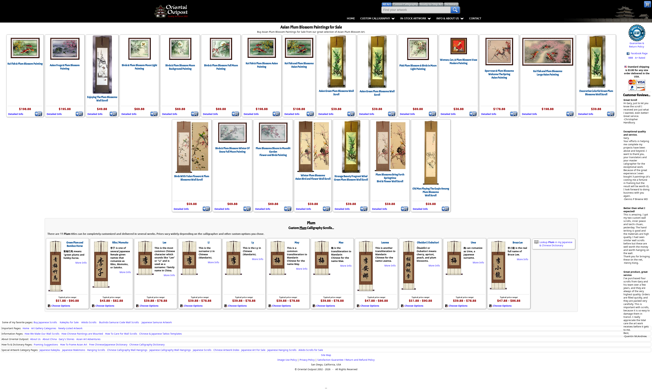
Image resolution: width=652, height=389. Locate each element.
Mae (341, 242)
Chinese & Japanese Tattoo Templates (160, 333)
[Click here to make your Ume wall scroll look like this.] (454, 273)
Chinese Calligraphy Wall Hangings (127, 350)
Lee (164, 242)
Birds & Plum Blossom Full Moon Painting (221, 67)
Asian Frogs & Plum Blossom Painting (65, 67)
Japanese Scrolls (202, 350)
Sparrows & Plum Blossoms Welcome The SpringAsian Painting (499, 74)
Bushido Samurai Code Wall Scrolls (119, 322)
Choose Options (60, 305)
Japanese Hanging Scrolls (281, 350)
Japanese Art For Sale (253, 350)
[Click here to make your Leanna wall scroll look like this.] (365, 289)
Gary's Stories (66, 339)
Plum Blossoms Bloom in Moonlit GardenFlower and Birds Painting (273, 152)
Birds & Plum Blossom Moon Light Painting (139, 67)
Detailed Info (15, 114)
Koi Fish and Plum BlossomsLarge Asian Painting (547, 72)
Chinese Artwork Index (226, 350)
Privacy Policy (307, 359)
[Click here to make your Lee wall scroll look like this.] (145, 273)
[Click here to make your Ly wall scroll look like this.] (233, 273)
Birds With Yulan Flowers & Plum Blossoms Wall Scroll (191, 178)
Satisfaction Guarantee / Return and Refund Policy (346, 359)
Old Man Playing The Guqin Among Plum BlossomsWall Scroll (430, 192)
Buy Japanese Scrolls (45, 322)
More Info (81, 262)
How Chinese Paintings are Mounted (82, 333)
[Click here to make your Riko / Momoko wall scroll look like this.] (101, 286)
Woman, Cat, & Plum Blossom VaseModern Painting (458, 61)
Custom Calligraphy (375, 18)
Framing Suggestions (46, 344)
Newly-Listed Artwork (70, 328)
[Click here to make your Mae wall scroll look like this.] (321, 273)
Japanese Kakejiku (50, 350)
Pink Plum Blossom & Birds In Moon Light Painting (418, 67)
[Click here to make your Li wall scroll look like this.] (189, 273)
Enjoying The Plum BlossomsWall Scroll (102, 98)
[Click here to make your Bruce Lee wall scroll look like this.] (498, 287)
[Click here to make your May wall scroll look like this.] (277, 273)
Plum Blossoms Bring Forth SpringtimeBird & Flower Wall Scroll (390, 178)
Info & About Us (447, 18)
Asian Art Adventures (88, 339)
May (297, 242)
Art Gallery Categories (43, 328)
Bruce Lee (518, 242)
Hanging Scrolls (96, 350)
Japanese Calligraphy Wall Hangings (170, 350)
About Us (35, 339)
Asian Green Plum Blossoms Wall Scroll (336, 92)
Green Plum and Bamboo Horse (74, 244)
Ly (252, 242)
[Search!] (455, 9)
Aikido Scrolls (88, 322)
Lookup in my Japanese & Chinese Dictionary (555, 244)
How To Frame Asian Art (73, 344)
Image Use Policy (287, 359)
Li (209, 242)
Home (351, 18)
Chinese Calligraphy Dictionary (147, 344)
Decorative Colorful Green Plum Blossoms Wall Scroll (596, 92)
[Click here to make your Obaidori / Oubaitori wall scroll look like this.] (408, 288)
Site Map (326, 355)
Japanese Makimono (73, 350)
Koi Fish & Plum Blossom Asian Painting (262, 65)
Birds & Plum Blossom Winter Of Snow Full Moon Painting (232, 150)
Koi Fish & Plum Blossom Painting (25, 63)
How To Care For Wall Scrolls (121, 333)
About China (50, 339)
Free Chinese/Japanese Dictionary (108, 344)
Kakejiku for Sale (69, 322)
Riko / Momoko (120, 242)
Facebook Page (639, 53)
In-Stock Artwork (413, 18)
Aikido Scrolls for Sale (310, 350)
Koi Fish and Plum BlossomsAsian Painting (299, 65)
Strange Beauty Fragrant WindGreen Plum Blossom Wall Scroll (351, 178)
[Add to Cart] (38, 114)
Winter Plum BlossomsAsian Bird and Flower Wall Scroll (313, 177)
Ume (473, 242)
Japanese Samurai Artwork (157, 322)
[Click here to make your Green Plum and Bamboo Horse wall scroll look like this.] (55, 289)
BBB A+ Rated (636, 57)
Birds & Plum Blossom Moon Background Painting (180, 67)
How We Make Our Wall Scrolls (42, 333)
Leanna (385, 242)
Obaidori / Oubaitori (428, 242)
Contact (475, 18)
